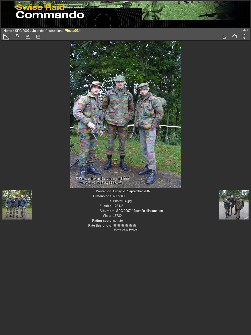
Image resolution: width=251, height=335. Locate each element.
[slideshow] (18, 36)
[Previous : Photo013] (234, 36)
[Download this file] (38, 36)
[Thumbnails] (224, 36)
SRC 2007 (22, 31)
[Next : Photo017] (244, 36)
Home (8, 31)
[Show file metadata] (28, 36)
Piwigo (133, 229)
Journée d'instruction (47, 31)
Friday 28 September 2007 (132, 191)
